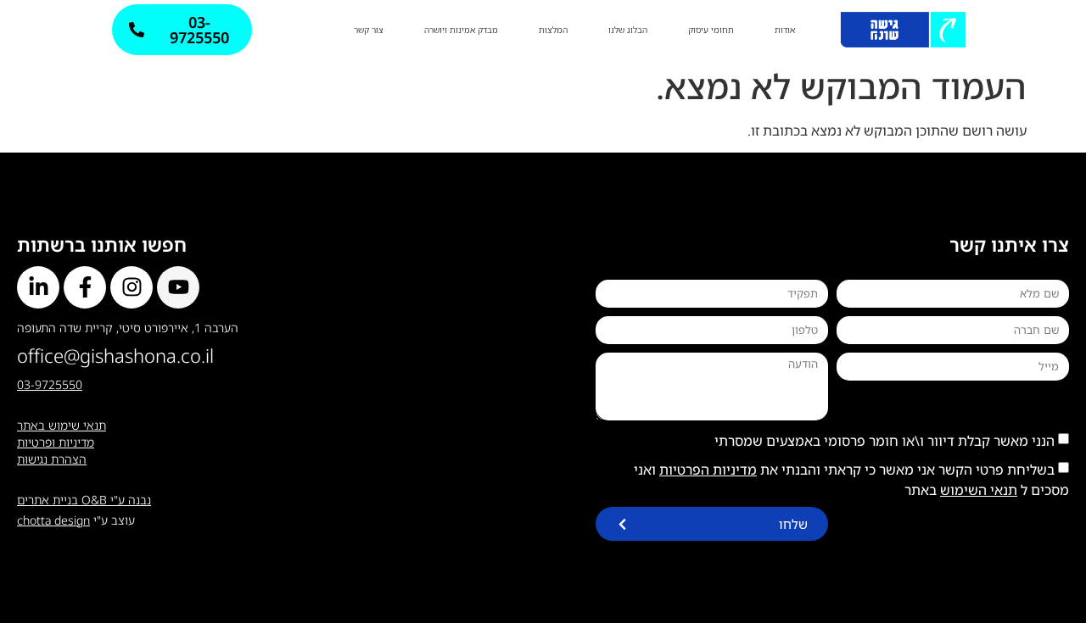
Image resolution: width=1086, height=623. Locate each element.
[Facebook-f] (85, 287)
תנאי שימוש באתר (61, 425)
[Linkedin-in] (38, 287)
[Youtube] (178, 287)
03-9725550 (49, 384)
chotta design (53, 520)
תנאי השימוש (978, 490)
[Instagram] (131, 287)
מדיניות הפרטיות (708, 469)
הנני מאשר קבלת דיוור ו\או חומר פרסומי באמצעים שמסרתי (884, 440)
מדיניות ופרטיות (55, 442)
